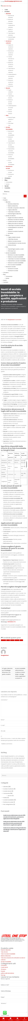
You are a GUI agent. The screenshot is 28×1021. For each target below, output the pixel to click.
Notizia (7, 278)
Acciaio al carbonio (11, 215)
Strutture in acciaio (13, 270)
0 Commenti (18, 319)
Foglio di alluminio (12, 210)
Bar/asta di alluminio (13, 204)
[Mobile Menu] (25, 196)
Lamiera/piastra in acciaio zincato (12, 107)
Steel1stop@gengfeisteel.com (13, 946)
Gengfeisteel (11, 319)
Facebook (3, 640)
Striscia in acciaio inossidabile (11, 156)
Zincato (8, 88)
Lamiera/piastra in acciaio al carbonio (12, 76)
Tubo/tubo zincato (13, 239)
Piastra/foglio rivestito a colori (11, 119)
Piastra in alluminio (6, 950)
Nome (3, 720)
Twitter (8, 640)
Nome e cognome (5, 979)
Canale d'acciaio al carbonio (11, 58)
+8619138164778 (11, 622)
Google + (17, 640)
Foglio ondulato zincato (10, 92)
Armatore (10, 86)
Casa (4, 198)
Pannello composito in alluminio (11, 25)
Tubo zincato (4, 952)
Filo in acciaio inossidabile (11, 162)
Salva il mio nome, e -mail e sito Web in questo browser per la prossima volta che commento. (13, 739)
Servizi (4, 280)
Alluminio (8, 13)
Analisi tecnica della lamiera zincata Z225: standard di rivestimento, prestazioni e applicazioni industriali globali (14, 817)
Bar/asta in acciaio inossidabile (11, 133)
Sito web (3, 731)
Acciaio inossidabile (11, 253)
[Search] (25, 194)
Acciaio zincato (7, 791)
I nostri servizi (4, 967)
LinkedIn (12, 640)
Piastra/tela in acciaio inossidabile (11, 150)
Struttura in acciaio (11, 266)
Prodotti (7, 11)
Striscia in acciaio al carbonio (10, 82)
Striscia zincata (12, 245)
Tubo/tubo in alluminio (14, 212)
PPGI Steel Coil (11, 251)
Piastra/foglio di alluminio (14, 213)
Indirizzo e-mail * (5, 985)
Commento (4, 700)
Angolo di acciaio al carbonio (10, 47)
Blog (6, 180)
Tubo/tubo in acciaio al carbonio (11, 70)
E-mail (21, 640)
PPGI (7, 115)
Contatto (7, 188)
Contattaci (4, 965)
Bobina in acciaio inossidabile (11, 139)
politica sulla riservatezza (7, 973)
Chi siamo (6, 272)
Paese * (3, 997)
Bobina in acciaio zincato (10, 101)
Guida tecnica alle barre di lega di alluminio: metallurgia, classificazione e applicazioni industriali (14, 829)
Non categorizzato (8, 804)
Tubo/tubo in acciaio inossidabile (11, 145)
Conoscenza (9, 276)
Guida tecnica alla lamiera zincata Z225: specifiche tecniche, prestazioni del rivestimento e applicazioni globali (14, 823)
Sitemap (3, 975)
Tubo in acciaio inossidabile (8, 954)
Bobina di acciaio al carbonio (10, 64)
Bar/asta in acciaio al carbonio (11, 53)
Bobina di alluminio (13, 206)
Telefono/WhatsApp (6, 991)
